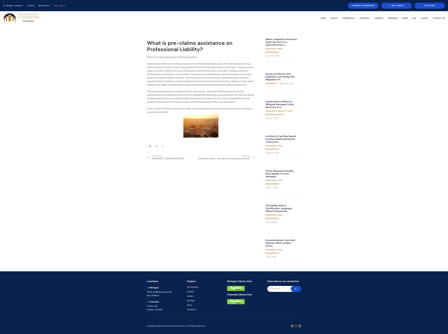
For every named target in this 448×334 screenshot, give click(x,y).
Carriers (190, 296)
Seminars (191, 301)
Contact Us (191, 310)
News (189, 305)
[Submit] (296, 289)
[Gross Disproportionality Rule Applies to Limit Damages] (281, 179)
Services (190, 292)
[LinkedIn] (300, 326)
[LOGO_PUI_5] (21, 18)
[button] (13, 5)
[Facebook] (292, 326)
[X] (296, 326)
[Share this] (156, 146)
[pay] (236, 288)
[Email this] (150, 146)
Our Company (192, 287)
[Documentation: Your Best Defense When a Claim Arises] (281, 249)
